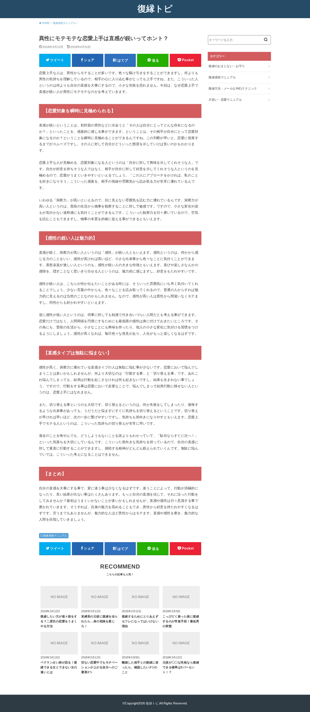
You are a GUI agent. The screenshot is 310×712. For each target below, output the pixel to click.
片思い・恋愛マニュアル (225, 99)
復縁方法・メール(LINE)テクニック (233, 88)
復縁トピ (155, 9)
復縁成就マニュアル (55, 535)
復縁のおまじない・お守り (227, 66)
